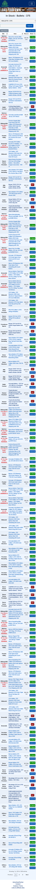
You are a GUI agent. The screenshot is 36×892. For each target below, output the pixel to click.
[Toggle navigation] (32, 4)
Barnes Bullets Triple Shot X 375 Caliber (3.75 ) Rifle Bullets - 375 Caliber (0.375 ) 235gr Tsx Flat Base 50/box (16, 275)
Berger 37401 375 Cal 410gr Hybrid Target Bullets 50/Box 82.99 (15, 186)
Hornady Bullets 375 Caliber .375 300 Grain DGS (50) (15, 581)
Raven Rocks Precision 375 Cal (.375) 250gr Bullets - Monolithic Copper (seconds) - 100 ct (15, 163)
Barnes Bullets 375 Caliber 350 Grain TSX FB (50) (16, 363)
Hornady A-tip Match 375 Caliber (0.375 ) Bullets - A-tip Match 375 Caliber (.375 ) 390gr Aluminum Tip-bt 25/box (16, 511)
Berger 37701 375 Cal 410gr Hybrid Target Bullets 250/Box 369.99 (15, 377)
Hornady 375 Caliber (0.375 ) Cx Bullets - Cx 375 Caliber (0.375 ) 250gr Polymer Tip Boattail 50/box (15, 145)
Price (25, 33)
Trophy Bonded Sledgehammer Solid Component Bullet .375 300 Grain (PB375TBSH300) (15, 394)
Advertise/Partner (18, 882)
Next (27, 874)
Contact (18, 884)
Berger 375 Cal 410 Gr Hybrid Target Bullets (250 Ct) (15, 332)
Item (15, 33)
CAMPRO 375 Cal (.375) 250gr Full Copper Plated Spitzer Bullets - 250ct (16, 86)
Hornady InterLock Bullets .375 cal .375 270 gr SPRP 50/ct (16, 439)
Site (3, 33)
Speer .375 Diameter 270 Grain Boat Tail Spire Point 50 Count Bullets (16, 59)
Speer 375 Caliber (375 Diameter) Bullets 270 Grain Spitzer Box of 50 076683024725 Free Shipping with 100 (15, 423)
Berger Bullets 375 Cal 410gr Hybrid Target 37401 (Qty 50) (15, 200)
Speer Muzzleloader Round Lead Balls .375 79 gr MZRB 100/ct (16, 216)
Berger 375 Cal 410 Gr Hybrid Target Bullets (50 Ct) (16, 325)
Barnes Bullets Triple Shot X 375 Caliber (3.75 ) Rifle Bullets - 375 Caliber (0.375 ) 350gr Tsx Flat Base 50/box (16, 501)
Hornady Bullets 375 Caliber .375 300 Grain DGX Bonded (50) (15, 741)
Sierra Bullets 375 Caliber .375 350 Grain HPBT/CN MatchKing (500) (16, 355)
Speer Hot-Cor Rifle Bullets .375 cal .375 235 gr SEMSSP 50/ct (16, 250)
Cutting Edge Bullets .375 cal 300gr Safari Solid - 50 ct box (16, 771)
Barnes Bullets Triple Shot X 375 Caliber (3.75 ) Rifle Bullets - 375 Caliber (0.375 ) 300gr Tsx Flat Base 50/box (16, 492)
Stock (31, 33)
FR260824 (4, 41)
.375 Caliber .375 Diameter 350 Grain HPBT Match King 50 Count (16, 708)
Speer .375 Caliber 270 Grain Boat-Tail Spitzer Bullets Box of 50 (15, 814)
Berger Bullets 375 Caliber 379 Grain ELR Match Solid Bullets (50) (15, 764)
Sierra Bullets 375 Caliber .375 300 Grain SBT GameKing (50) (16, 550)
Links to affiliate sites (18, 887)
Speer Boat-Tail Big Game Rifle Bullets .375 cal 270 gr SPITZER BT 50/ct (16, 431)
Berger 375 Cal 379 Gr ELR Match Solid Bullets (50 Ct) (15, 100)
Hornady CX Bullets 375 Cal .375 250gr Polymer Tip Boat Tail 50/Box (15, 851)
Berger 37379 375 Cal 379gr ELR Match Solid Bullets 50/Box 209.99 (15, 93)
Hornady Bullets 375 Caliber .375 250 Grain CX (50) (15, 542)
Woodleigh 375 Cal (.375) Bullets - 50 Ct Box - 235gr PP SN (16, 786)
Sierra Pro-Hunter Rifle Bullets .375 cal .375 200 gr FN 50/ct (16, 38)
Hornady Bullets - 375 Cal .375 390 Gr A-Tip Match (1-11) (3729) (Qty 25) (16, 385)
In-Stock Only (30, 30)
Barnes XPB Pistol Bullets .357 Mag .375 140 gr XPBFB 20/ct (16, 631)
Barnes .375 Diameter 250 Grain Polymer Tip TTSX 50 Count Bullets (15, 475)
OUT (32, 106)
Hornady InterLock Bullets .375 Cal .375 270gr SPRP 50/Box (14, 829)
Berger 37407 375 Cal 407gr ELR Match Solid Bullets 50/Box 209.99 (15, 370)
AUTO (4, 51)
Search (29, 26)
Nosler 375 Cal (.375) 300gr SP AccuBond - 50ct (15, 318)
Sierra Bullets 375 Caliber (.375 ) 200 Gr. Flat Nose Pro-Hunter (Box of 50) (16, 171)
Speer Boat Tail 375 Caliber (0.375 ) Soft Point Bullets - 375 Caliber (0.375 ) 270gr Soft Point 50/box (15, 717)
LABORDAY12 (4, 70)
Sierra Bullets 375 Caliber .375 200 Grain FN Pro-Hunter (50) (16, 193)
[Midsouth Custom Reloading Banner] (18, 9)
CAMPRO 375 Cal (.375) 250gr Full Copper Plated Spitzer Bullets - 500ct (16, 588)
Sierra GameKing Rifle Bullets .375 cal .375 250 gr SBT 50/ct (16, 623)
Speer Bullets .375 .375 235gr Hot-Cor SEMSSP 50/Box (15, 807)
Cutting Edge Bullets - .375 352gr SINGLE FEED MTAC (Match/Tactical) (16, 108)
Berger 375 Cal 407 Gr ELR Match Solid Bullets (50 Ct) (15, 178)
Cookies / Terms (18, 886)
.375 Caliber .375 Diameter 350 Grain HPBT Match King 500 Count (16, 527)
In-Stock (32, 37)
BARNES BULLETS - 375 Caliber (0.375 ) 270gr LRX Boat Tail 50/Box (15, 725)
